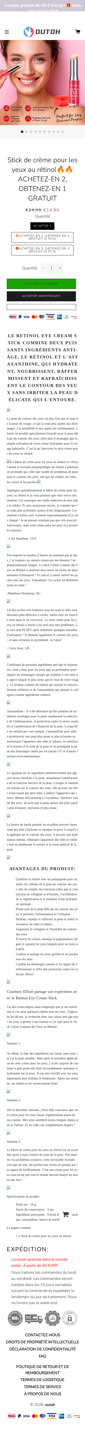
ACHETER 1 (42, 226)
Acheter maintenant (41, 296)
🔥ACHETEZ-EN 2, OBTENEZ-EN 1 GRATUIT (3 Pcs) (42, 237)
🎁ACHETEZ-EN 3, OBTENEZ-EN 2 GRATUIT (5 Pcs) (42, 250)
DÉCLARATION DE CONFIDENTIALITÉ (42, 1349)
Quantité (42, 216)
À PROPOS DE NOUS (42, 1394)
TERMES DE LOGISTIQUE (42, 1379)
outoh (50, 1404)
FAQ (42, 1356)
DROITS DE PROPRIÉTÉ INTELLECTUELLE (42, 1342)
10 (63, 132)
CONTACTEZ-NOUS (42, 1335)
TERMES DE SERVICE (42, 1386)
